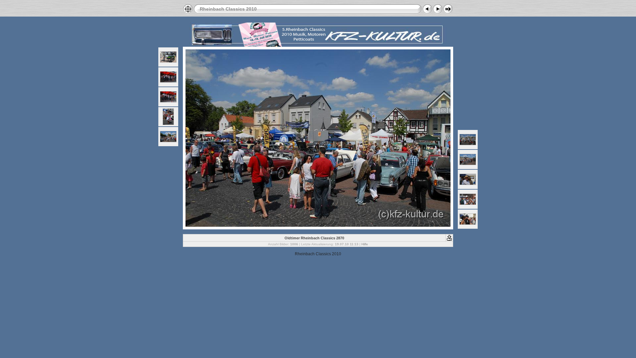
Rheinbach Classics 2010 (228, 9)
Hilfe (364, 244)
